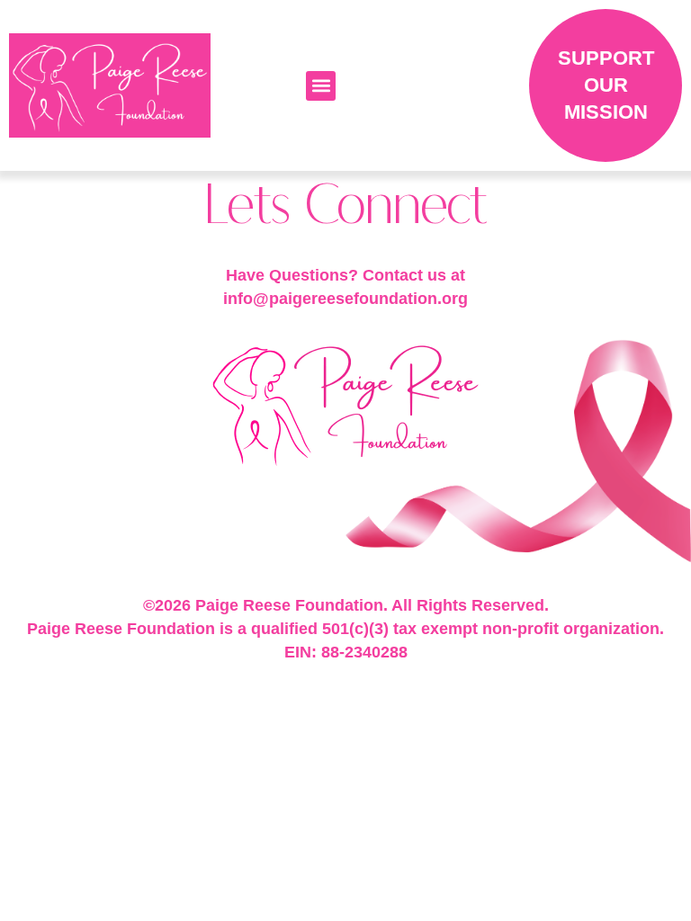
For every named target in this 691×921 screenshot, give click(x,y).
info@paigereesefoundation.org (345, 299)
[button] (321, 86)
